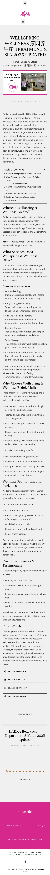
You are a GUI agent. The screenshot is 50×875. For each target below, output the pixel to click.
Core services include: (19, 183)
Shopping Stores (18, 746)
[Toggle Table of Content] (42, 170)
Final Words (11, 200)
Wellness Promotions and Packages (21, 193)
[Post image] (25, 725)
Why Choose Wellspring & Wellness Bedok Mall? (24, 188)
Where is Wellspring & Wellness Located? (23, 173)
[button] (25, 3)
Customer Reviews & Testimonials (20, 196)
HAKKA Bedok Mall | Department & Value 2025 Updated (25, 735)
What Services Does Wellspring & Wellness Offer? (24, 179)
